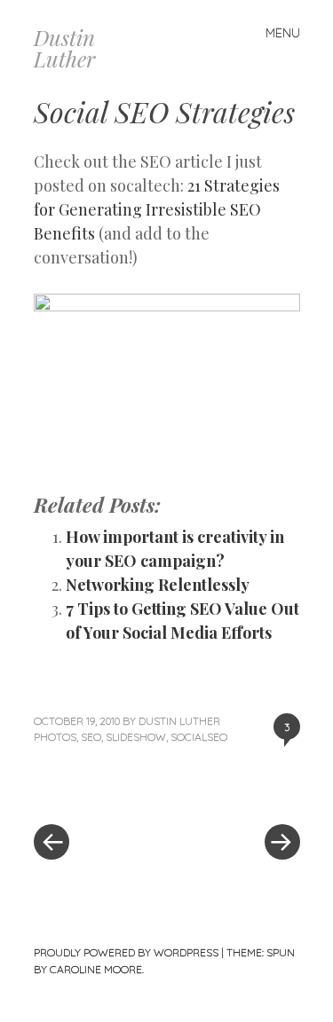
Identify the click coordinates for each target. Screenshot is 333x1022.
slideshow (136, 736)
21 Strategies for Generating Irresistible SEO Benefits (157, 209)
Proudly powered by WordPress (126, 952)
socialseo (198, 736)
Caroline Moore (96, 969)
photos (55, 736)
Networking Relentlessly (158, 584)
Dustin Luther (64, 48)
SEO (91, 736)
